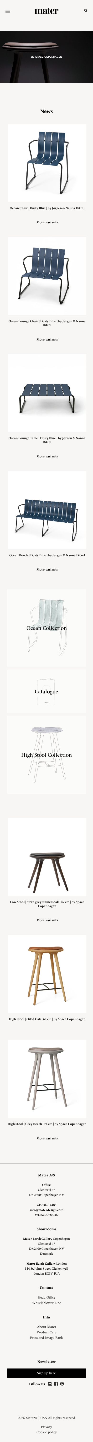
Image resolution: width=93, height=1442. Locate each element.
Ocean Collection (46, 628)
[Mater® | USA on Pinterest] (62, 1384)
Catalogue (46, 691)
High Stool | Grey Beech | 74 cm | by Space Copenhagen (47, 1124)
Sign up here (46, 1373)
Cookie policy (46, 1432)
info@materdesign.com (46, 1210)
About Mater (46, 1327)
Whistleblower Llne (46, 1303)
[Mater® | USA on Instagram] (50, 1384)
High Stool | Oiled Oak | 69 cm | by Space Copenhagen (47, 1019)
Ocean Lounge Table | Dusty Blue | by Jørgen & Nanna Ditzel (47, 440)
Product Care (47, 1332)
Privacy (46, 1427)
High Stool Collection (46, 755)
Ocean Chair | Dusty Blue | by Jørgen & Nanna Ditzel (47, 208)
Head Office (46, 1297)
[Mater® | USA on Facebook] (56, 1384)
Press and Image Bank (46, 1338)
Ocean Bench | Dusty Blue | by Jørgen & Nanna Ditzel (47, 555)
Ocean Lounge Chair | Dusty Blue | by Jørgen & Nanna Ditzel (47, 323)
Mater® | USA (36, 1418)
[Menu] (7, 11)
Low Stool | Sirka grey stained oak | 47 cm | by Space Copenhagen (47, 904)
